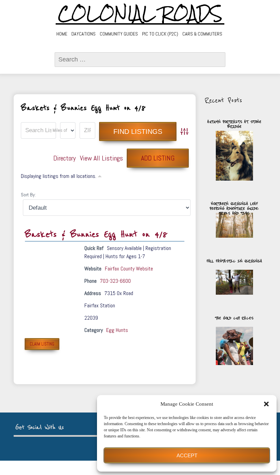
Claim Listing (42, 344)
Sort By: (28, 195)
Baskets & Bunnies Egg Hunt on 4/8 (96, 234)
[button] (266, 404)
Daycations (83, 34)
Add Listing (157, 158)
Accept (187, 455)
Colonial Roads (140, 13)
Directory (64, 158)
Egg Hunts (117, 330)
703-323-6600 (115, 280)
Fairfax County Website (129, 268)
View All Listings (101, 158)
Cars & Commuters (202, 34)
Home (61, 34)
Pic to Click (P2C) (160, 34)
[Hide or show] (100, 175)
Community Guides (119, 34)
